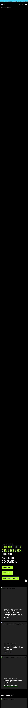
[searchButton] (19, 4)
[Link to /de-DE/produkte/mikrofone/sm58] (14, 604)
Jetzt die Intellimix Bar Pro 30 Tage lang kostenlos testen (14, 1)
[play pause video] (25, 580)
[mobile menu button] (26, 4)
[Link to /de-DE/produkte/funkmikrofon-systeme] (14, 672)
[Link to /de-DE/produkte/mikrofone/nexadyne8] (14, 638)
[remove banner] (27, 1)
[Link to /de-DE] (4, 4)
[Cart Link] (22, 4)
